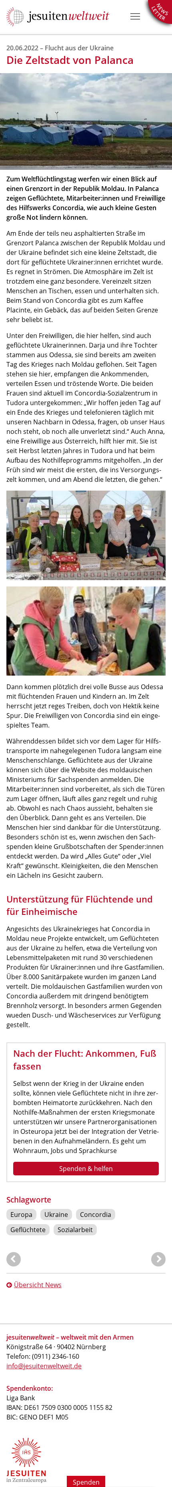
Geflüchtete (28, 1229)
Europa (21, 1214)
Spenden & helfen (86, 1168)
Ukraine (56, 1214)
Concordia (95, 1214)
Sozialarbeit (75, 1229)
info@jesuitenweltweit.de (44, 1366)
